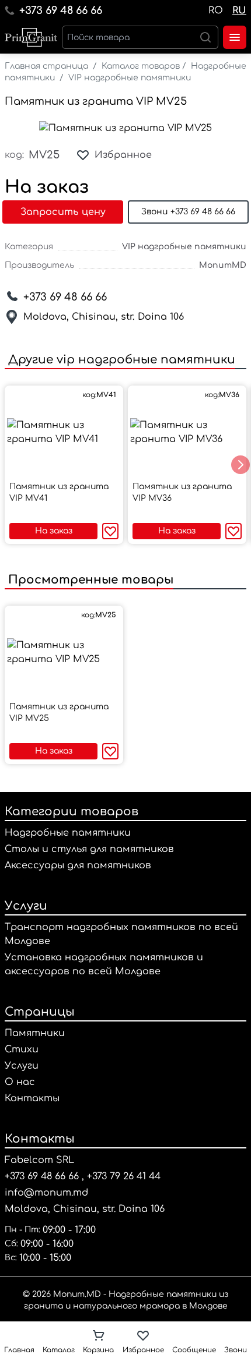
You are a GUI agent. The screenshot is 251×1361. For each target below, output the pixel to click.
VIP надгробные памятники (129, 77)
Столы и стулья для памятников (89, 849)
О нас (20, 1082)
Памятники (35, 1033)
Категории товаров (71, 811)
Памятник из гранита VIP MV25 (96, 101)
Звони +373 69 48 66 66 (188, 211)
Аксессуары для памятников (78, 865)
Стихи (22, 1049)
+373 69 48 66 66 (60, 10)
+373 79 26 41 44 (124, 1176)
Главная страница (46, 66)
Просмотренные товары (89, 579)
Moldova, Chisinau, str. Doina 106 (103, 317)
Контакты (32, 1098)
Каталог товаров (141, 66)
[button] (240, 464)
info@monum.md (46, 1192)
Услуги (26, 906)
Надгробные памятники (68, 833)
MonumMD (222, 265)
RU (239, 10)
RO (215, 10)
